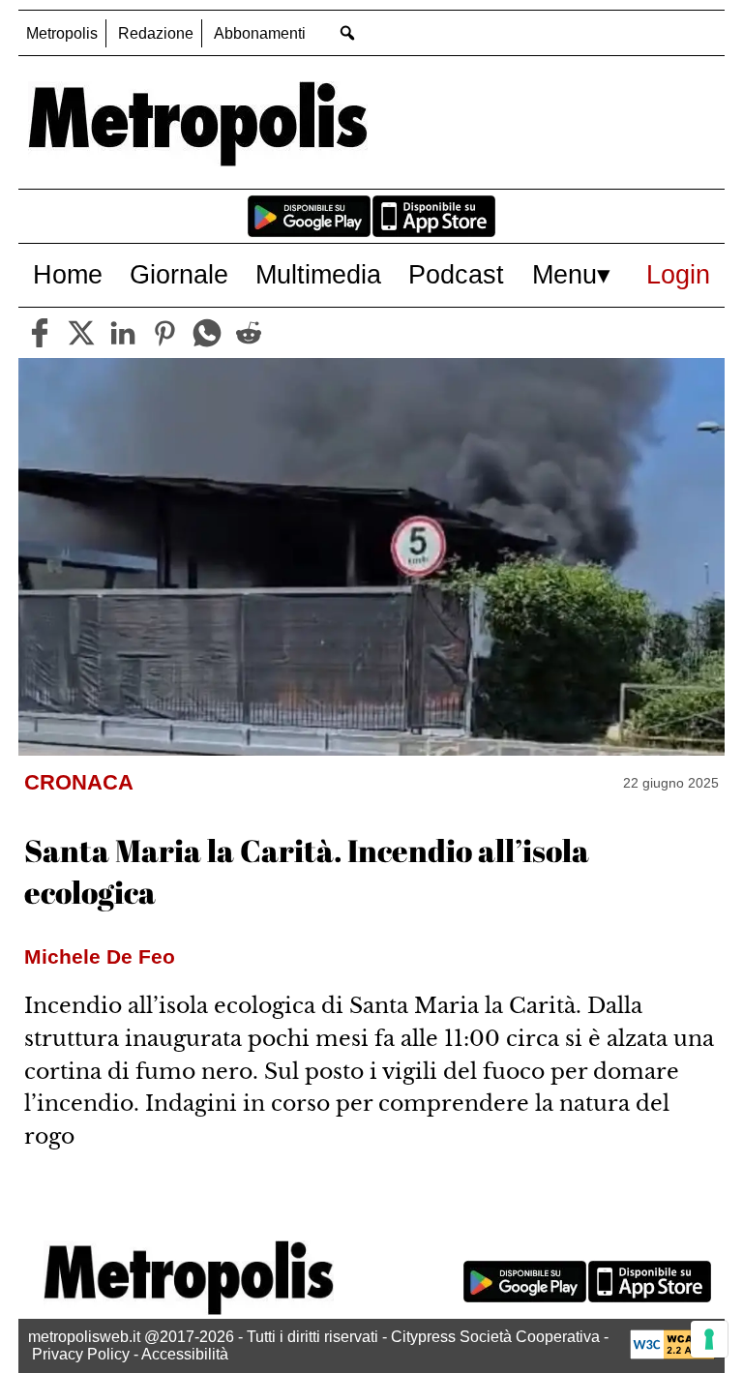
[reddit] (248, 332)
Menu (564, 274)
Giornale (179, 274)
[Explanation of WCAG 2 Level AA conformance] (672, 1354)
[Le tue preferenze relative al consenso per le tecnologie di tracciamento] (709, 1339)
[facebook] (39, 332)
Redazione (155, 33)
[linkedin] (123, 332)
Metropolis (62, 33)
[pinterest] (164, 332)
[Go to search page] (346, 32)
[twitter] (81, 332)
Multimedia (318, 274)
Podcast (456, 274)
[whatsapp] (207, 332)
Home (68, 274)
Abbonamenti (260, 33)
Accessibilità (184, 1354)
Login (678, 274)
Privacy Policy (81, 1354)
